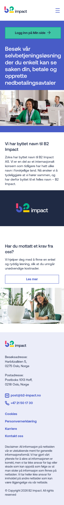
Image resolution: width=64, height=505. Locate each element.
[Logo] (15, 346)
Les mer (32, 279)
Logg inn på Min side (30, 33)
